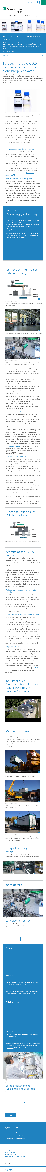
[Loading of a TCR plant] (22, 761)
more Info (13, 939)
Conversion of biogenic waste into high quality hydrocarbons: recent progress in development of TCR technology (23, 1045)
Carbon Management (15, 1102)
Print (11, 1115)
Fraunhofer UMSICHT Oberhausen (19, 1135)
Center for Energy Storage (16, 1138)
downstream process (12, 446)
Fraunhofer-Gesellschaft (16, 1133)
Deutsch (30, 2)
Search (38, 2)
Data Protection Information (15, 1156)
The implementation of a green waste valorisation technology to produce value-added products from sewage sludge (23, 1034)
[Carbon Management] (23, 1066)
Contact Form (10, 1152)
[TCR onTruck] (22, 822)
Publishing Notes (11, 1154)
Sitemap (7, 1150)
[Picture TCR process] (21, 288)
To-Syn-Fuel (10, 975)
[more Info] (23, 903)
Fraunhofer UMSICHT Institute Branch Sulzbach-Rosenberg (20, 16)
